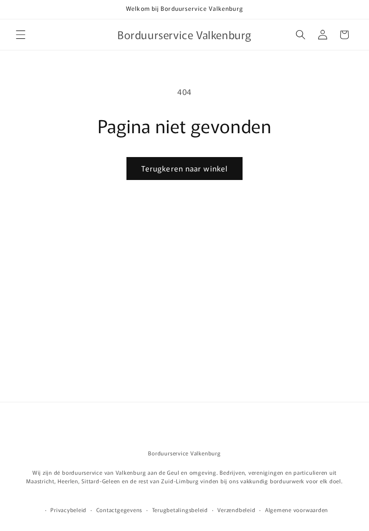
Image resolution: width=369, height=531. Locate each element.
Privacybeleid (68, 509)
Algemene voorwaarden (296, 509)
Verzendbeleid (236, 509)
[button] (21, 34)
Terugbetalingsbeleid (180, 509)
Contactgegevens (119, 509)
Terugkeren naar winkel (184, 168)
